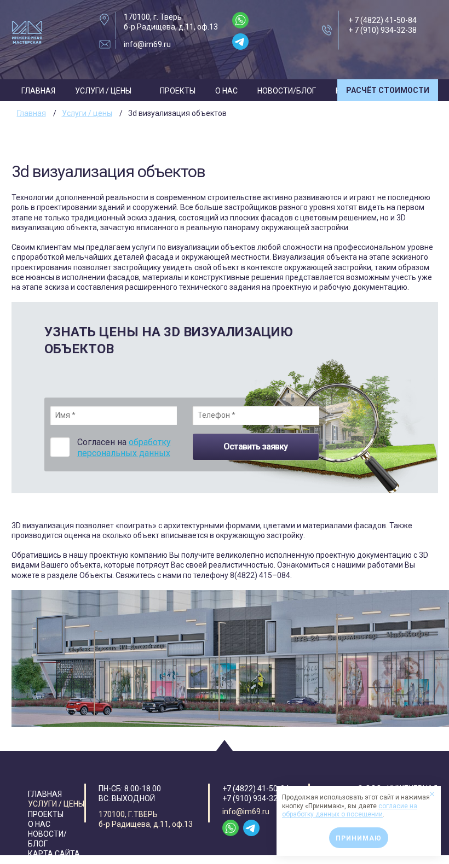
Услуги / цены (103, 90)
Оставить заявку (255, 446)
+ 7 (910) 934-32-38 (382, 30)
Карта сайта (54, 853)
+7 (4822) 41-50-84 (255, 788)
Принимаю (359, 838)
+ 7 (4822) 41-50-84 (382, 20)
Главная (38, 90)
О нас (226, 90)
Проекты (177, 90)
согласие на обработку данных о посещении (349, 810)
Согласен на (124, 448)
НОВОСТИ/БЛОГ (286, 90)
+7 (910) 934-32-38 (255, 798)
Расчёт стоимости (387, 90)
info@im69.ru (147, 44)
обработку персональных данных (124, 448)
